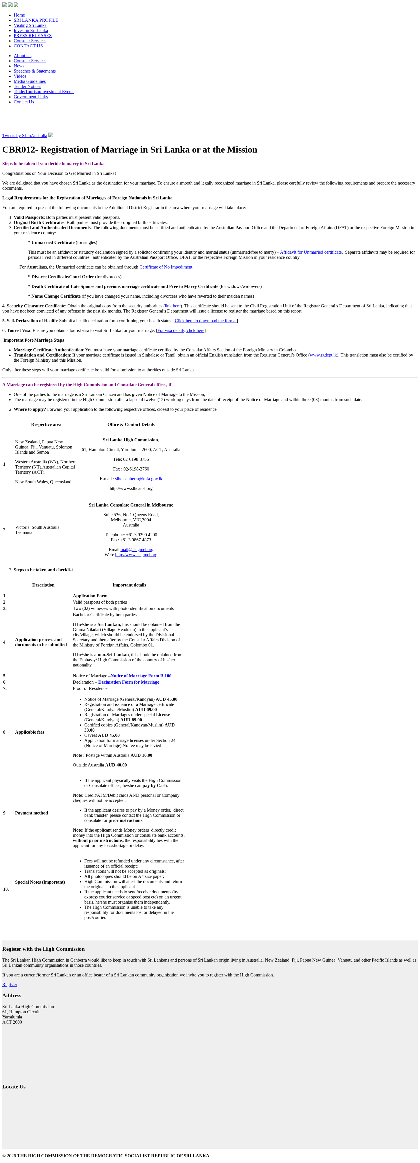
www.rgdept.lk (323, 355)
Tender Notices (27, 86)
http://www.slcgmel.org (136, 554)
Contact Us (24, 101)
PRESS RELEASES (33, 35)
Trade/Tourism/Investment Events (44, 91)
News (19, 65)
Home (19, 15)
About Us (22, 55)
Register (9, 984)
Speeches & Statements (35, 71)
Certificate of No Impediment (165, 267)
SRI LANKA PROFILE (36, 20)
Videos (20, 76)
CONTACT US (28, 45)
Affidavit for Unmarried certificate (311, 252)
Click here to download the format (206, 320)
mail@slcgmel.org (137, 549)
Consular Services (30, 40)
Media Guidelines (30, 81)
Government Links (31, 96)
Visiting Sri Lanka (30, 25)
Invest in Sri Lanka (31, 30)
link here (173, 305)
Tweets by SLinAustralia (24, 135)
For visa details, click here (180, 330)
